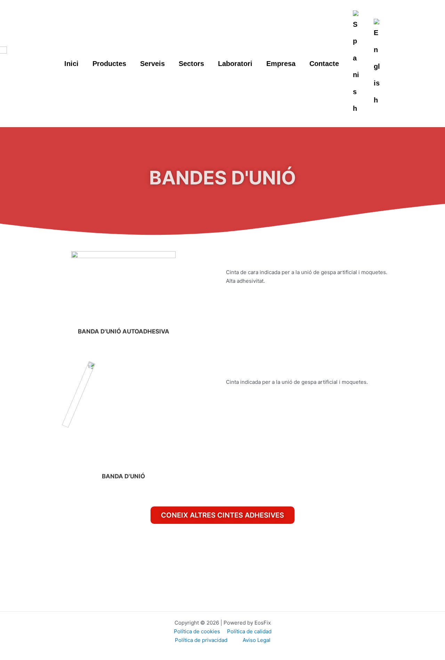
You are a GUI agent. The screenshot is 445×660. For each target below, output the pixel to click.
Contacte (324, 63)
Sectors (191, 63)
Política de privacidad (202, 640)
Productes (109, 63)
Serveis (152, 63)
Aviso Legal (256, 640)
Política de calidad (249, 631)
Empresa (281, 63)
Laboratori (235, 63)
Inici (71, 63)
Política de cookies (197, 631)
